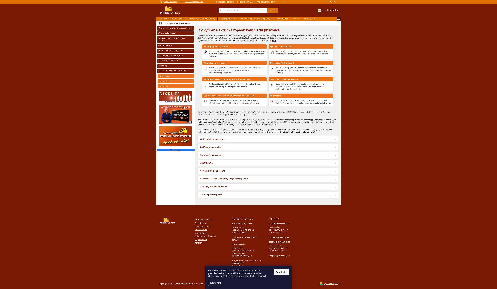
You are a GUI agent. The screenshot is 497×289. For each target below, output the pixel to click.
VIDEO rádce (275, 95)
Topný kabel (164, 76)
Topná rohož (164, 81)
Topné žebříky (165, 45)
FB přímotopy (175, 150)
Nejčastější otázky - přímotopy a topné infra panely (227, 79)
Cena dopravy (246, 2)
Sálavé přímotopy (167, 33)
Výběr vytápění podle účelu (216, 46)
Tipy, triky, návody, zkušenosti (284, 79)
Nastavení (215, 282)
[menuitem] (170, 19)
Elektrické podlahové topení (173, 71)
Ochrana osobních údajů (205, 236)
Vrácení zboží (200, 233)
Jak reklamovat (201, 229)
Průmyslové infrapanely (170, 55)
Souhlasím (281, 272)
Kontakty (198, 243)
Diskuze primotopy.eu (211, 194)
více (274, 40)
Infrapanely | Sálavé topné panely (172, 39)
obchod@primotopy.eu (242, 255)
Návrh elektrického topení (282, 63)
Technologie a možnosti (214, 63)
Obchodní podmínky (225, 2)
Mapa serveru (201, 239)
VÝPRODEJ (162, 65)
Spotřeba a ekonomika (280, 46)
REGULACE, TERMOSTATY (169, 60)
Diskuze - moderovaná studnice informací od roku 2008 (229, 95)
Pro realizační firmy (266, 2)
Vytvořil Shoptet (331, 283)
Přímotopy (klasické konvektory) (175, 28)
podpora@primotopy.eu (279, 255)
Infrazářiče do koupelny (170, 50)
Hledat (272, 10)
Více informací (259, 276)
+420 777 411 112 (280, 248)
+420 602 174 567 (280, 230)
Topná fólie (163, 86)
